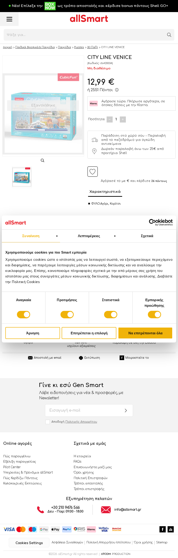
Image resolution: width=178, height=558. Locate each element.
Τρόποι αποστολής (88, 483)
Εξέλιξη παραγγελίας (19, 461)
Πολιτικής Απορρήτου (81, 421)
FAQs (77, 461)
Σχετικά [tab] (147, 236)
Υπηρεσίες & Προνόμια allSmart (28, 472)
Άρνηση (32, 333)
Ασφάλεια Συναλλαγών (67, 542)
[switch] (67, 314)
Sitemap (162, 542)
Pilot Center (12, 467)
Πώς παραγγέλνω (16, 456)
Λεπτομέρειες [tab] (89, 236)
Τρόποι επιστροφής (89, 489)
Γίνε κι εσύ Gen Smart (81, 391)
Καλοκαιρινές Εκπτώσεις (22, 483)
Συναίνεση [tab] (30, 236)
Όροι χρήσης (84, 472)
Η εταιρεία (82, 456)
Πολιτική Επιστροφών (91, 478)
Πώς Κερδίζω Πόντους (20, 478)
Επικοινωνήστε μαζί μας (93, 467)
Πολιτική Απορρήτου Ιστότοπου (108, 542)
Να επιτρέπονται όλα (145, 333)
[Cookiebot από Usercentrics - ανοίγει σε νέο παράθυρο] (152, 222)
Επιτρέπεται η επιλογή (89, 333)
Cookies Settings (29, 543)
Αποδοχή (74, 421)
